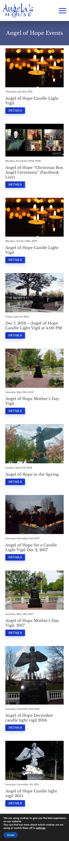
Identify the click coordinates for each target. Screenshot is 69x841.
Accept (10, 834)
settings (40, 828)
